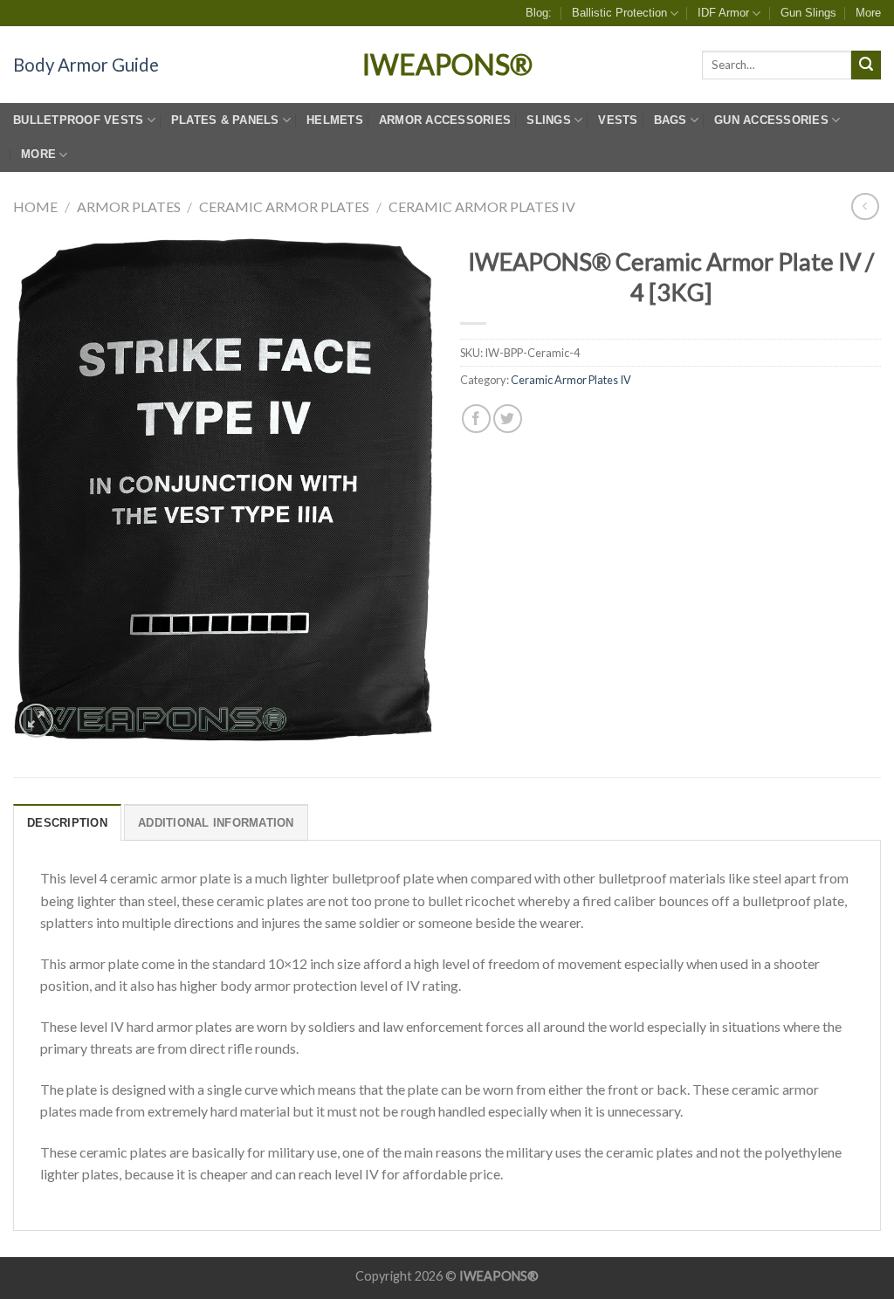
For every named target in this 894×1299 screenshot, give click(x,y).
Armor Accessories (445, 120)
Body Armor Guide (86, 64)
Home (35, 206)
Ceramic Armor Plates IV (482, 206)
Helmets (334, 120)
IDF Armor (723, 12)
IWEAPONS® (447, 65)
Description (67, 822)
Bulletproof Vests (78, 120)
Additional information (216, 822)
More (868, 12)
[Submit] (866, 65)
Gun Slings (808, 12)
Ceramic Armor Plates (284, 206)
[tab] (67, 822)
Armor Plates (129, 206)
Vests (617, 120)
